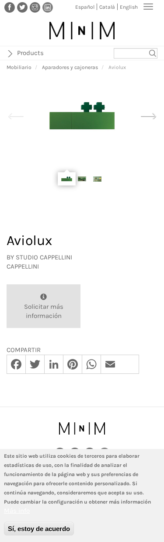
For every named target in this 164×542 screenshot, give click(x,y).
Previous (16, 115)
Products (30, 53)
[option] (82, 115)
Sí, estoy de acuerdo (39, 528)
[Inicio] (82, 30)
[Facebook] (9, 7)
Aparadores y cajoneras (70, 67)
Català (107, 7)
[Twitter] (22, 7)
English (129, 7)
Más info (17, 510)
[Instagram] (35, 7)
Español (84, 7)
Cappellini (23, 266)
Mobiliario (19, 67)
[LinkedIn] (47, 7)
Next (148, 115)
